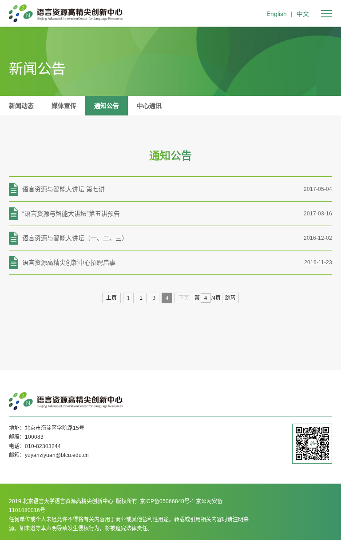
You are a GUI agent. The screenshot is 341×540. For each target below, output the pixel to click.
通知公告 (106, 105)
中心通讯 (149, 105)
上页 (111, 298)
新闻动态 (21, 105)
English (276, 13)
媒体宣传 (64, 105)
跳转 (230, 298)
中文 (303, 13)
